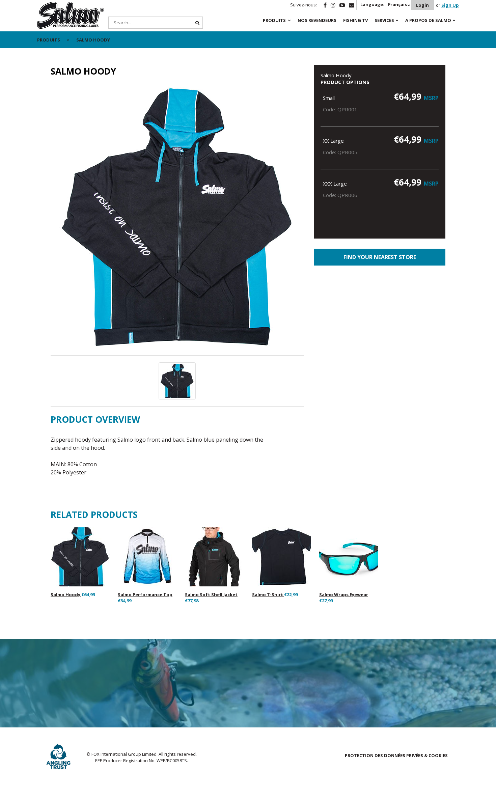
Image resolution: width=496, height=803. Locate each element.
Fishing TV (355, 20)
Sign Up (450, 5)
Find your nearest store (379, 257)
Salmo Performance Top (145, 594)
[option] (177, 219)
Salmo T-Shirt (268, 594)
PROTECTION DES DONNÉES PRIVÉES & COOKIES (396, 755)
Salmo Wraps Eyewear (343, 594)
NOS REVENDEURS (317, 20)
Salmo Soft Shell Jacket (211, 594)
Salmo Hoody (66, 594)
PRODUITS (274, 20)
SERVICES (384, 20)
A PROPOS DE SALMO (428, 20)
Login (422, 5)
